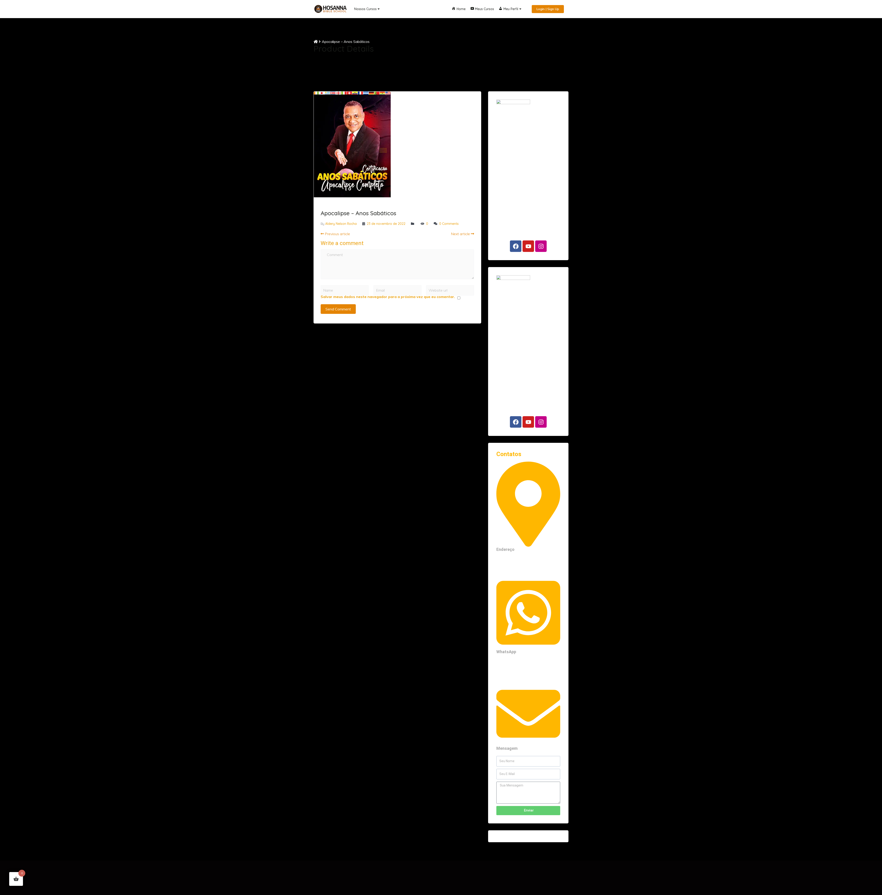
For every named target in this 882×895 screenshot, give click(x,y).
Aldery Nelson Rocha (341, 224)
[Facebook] (515, 246)
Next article (461, 233)
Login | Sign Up (548, 9)
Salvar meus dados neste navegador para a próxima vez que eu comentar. (388, 297)
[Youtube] (528, 246)
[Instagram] (541, 246)
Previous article (337, 233)
